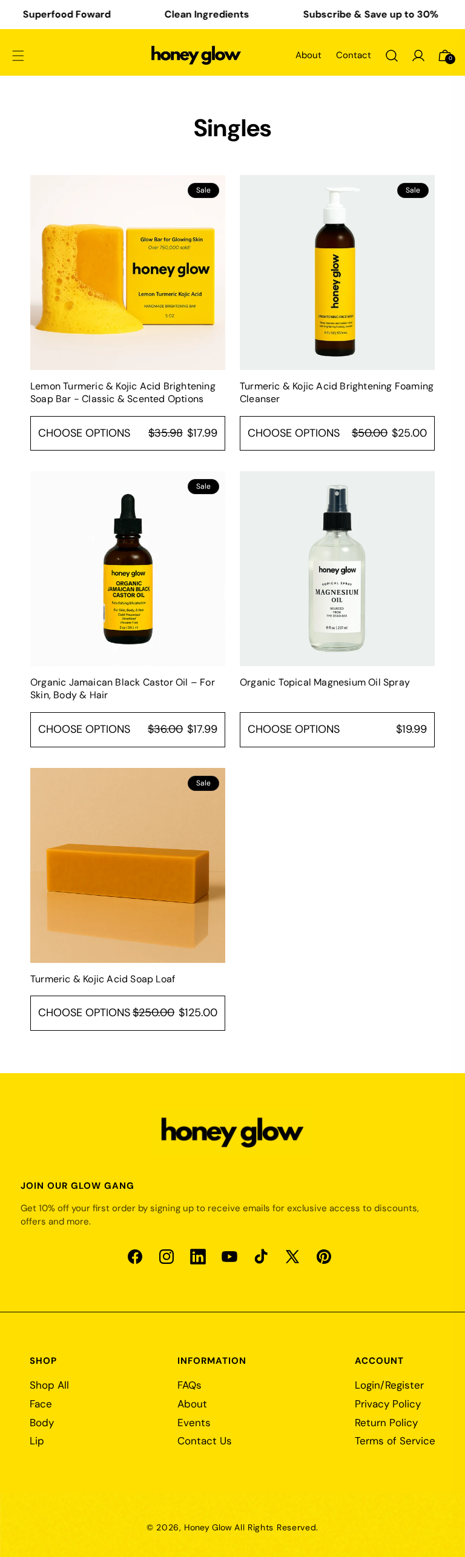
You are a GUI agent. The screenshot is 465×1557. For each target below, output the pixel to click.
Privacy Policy (388, 1403)
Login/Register (389, 1385)
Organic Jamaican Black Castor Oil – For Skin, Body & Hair (122, 688)
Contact (353, 55)
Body (42, 1422)
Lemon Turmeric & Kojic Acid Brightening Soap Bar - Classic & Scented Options (123, 392)
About (308, 55)
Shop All (49, 1385)
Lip (37, 1440)
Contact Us (204, 1440)
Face (41, 1403)
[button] (18, 55)
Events (194, 1422)
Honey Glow (208, 1527)
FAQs (189, 1385)
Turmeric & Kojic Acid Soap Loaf (102, 979)
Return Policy (386, 1422)
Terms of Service (395, 1440)
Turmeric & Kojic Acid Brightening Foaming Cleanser (337, 392)
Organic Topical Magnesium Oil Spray (325, 682)
